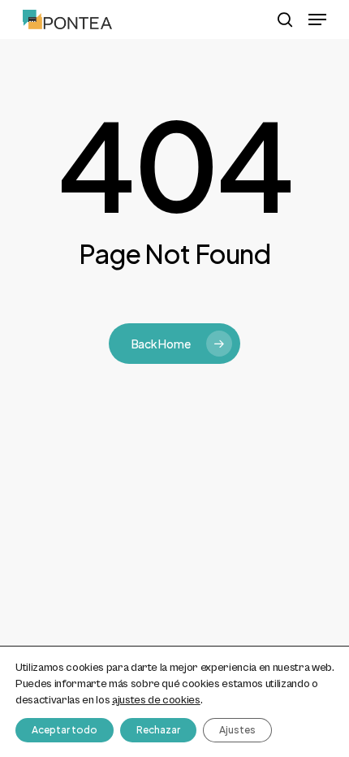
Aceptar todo (64, 730)
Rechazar (158, 730)
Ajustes (237, 730)
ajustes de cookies (156, 700)
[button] (317, 19)
